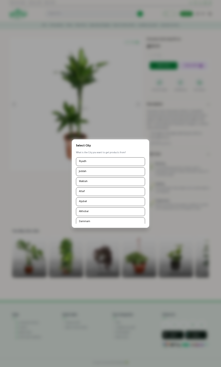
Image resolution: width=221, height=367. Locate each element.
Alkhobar (84, 211)
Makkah (83, 181)
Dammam (84, 221)
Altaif (82, 191)
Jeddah (82, 171)
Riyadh (82, 161)
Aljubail (83, 201)
